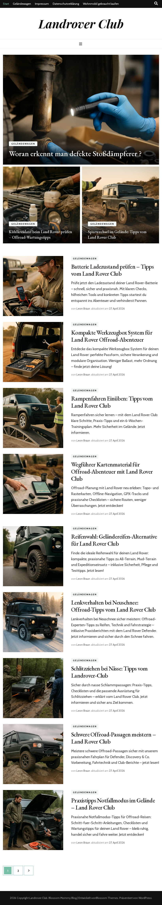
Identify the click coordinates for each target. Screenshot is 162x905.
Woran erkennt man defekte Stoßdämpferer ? (75, 153)
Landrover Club (81, 23)
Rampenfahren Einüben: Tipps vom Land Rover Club (112, 402)
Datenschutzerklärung (66, 4)
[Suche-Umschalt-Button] (156, 3)
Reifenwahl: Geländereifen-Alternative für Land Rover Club (114, 540)
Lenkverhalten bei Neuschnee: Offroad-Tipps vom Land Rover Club (113, 606)
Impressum (42, 4)
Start (6, 4)
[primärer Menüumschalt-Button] (81, 44)
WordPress (145, 898)
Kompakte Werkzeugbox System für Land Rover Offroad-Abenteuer (111, 336)
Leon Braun (83, 308)
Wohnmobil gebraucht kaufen (101, 4)
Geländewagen (22, 4)
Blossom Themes (107, 898)
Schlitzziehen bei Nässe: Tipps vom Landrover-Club (109, 672)
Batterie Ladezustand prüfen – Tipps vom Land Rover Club (112, 270)
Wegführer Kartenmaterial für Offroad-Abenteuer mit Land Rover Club (112, 471)
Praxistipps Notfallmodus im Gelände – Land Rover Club (113, 804)
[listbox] (81, 149)
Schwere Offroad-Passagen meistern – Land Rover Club (113, 738)
